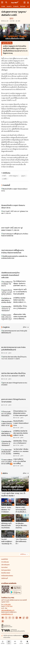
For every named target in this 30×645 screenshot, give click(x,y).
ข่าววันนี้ (4, 176)
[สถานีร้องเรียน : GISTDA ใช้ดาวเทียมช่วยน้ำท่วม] (22, 518)
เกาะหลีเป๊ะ (4, 179)
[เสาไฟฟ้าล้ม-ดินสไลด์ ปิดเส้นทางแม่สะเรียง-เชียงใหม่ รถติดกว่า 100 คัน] (6, 300)
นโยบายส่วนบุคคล (5, 564)
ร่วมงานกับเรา (4, 567)
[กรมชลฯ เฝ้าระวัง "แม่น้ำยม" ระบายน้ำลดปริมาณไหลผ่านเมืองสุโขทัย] (6, 292)
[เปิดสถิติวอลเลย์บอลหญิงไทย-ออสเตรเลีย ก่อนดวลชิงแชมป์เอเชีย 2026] (15, 263)
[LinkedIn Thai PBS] (2, 621)
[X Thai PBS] (6, 617)
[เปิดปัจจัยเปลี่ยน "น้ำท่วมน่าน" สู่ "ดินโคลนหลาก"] (6, 309)
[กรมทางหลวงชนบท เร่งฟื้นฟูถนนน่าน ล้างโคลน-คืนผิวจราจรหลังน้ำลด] (15, 240)
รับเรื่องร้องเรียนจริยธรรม (7, 575)
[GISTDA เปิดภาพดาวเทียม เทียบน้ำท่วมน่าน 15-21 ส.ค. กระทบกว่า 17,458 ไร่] (15, 363)
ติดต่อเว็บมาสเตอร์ (5, 573)
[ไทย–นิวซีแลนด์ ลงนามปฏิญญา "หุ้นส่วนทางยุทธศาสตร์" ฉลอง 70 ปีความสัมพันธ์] (6, 284)
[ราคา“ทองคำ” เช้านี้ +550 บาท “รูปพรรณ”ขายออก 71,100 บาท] (15, 218)
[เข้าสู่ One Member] (28, 2)
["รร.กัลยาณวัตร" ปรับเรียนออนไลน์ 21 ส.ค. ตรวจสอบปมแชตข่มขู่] (6, 452)
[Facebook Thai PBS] (2, 617)
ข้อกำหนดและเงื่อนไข (6, 570)
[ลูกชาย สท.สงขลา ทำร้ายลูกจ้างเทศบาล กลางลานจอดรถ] (15, 389)
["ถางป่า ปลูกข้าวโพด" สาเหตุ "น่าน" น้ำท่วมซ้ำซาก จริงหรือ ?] (15, 483)
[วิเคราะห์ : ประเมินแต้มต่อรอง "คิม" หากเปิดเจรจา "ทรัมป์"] (7, 502)
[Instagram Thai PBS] (9, 617)
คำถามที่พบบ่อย (5, 562)
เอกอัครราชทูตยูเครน (13, 176)
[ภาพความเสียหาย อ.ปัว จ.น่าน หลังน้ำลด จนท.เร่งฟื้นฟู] (6, 462)
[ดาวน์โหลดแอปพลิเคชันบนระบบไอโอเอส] (15, 587)
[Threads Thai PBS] (13, 617)
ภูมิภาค (11, 18)
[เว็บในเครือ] (2, 2)
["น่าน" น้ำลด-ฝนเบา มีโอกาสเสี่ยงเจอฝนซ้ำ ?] (22, 534)
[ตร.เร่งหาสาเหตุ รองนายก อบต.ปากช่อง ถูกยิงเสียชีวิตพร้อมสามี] (15, 337)
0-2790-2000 (7, 604)
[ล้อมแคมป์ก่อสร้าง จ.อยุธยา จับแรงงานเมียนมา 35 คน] (15, 195)
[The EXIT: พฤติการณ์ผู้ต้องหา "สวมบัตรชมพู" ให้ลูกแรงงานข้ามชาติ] (7, 534)
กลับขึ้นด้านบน (23, 554)
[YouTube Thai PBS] (20, 617)
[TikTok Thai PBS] (23, 617)
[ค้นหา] (6, 2)
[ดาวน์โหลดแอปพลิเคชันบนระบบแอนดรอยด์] (15, 592)
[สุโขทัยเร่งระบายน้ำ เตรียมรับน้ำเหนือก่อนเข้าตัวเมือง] (7, 518)
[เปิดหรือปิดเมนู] (24, 2)
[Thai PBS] (15, 2)
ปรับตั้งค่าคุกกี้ (4, 578)
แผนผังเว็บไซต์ (4, 559)
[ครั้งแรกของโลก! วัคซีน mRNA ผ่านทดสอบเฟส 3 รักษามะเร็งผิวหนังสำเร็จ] (6, 317)
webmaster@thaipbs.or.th (7, 610)
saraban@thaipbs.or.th (7, 614)
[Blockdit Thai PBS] (27, 617)
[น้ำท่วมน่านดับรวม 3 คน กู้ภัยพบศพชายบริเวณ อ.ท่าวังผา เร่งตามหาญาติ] (6, 414)
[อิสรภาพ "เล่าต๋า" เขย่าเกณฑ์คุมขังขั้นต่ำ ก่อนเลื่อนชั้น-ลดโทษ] (22, 502)
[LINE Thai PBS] (16, 617)
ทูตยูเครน (23, 176)
